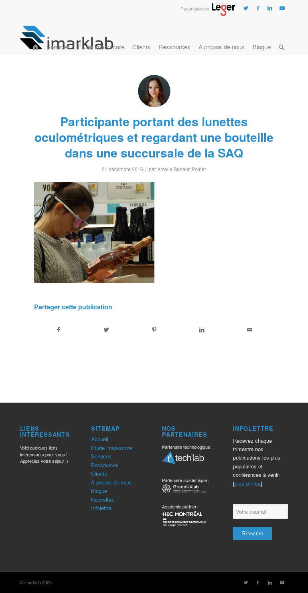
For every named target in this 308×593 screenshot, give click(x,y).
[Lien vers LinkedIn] (270, 8)
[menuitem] (35, 37)
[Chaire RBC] (184, 489)
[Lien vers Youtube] (282, 8)
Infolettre (101, 508)
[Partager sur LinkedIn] (202, 330)
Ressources (105, 465)
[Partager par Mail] (250, 330)
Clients (99, 473)
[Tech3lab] (183, 460)
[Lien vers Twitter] (246, 8)
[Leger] (207, 14)
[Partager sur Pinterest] (154, 330)
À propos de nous (111, 482)
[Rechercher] (281, 37)
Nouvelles (102, 499)
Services (101, 456)
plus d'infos (248, 483)
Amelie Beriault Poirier (181, 168)
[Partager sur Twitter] (106, 330)
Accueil (99, 439)
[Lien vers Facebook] (258, 8)
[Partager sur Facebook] (58, 330)
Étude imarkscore (111, 448)
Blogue (99, 490)
